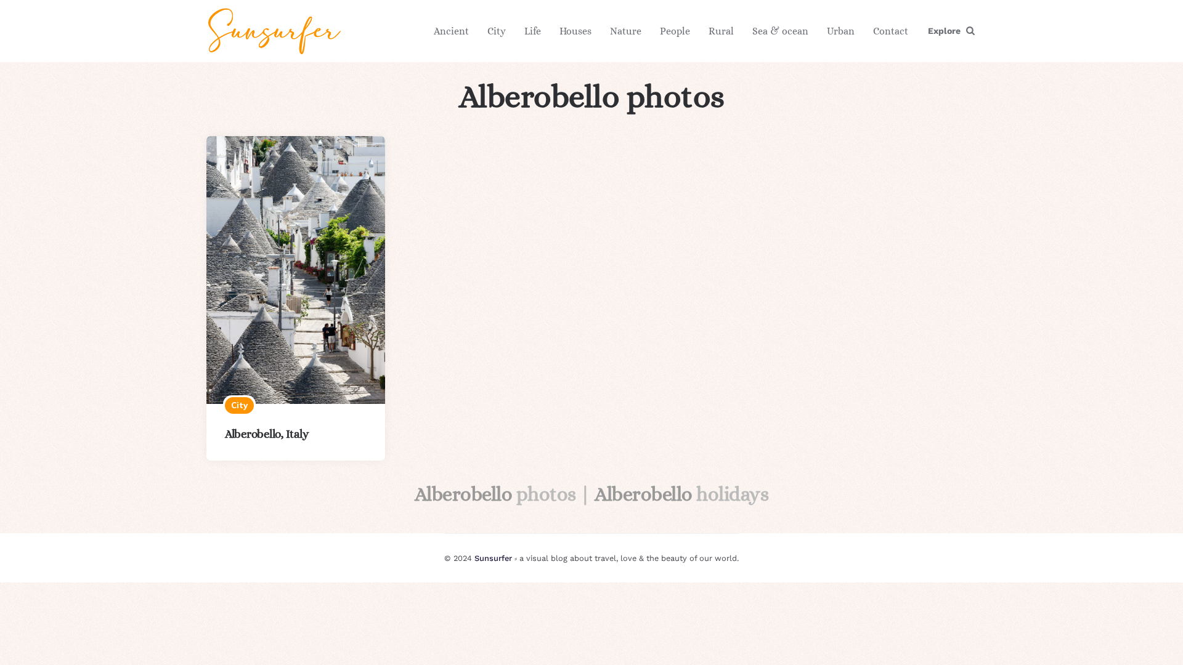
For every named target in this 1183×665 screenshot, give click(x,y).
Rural (721, 31)
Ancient (451, 31)
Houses (575, 31)
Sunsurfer (493, 558)
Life (532, 31)
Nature (625, 31)
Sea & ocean (780, 31)
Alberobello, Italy (266, 433)
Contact (890, 31)
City (496, 31)
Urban (841, 31)
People (675, 31)
